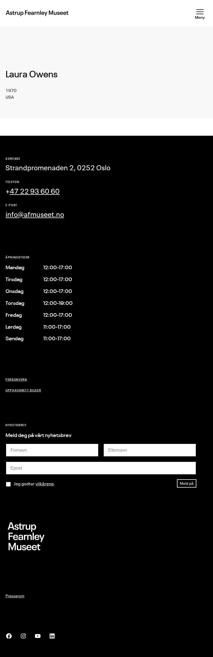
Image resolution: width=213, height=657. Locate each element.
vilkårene (45, 483)
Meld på (187, 483)
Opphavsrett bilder (23, 390)
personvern (16, 379)
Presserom (15, 595)
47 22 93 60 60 (35, 191)
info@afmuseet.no (35, 214)
